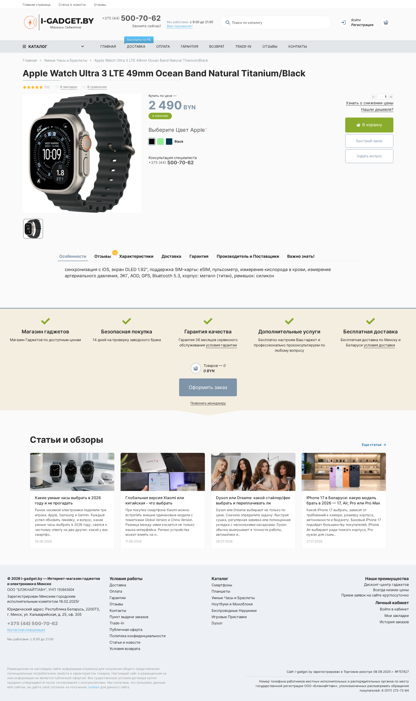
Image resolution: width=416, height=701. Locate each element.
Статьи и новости (72, 5)
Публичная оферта (126, 629)
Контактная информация (26, 630)
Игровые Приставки (229, 617)
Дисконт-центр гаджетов (386, 584)
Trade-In (243, 46)
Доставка (139, 44)
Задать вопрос (369, 156)
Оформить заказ (208, 387)
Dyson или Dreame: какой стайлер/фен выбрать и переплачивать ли (253, 500)
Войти (356, 20)
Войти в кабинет (394, 609)
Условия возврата (125, 648)
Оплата (163, 46)
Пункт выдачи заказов (129, 617)
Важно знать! (301, 256)
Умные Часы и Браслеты (233, 597)
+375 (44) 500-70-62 (32, 623)
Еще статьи (374, 445)
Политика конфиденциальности (138, 636)
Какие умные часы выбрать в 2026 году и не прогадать (68, 500)
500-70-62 (131, 18)
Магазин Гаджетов (26, 339)
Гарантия (189, 46)
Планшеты (221, 591)
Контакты (297, 46)
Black (179, 141)
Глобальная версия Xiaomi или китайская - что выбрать (154, 500)
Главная (108, 46)
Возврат (216, 46)
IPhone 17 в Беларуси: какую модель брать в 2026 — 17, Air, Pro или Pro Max (343, 500)
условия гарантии (221, 345)
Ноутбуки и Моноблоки (232, 604)
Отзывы (100, 5)
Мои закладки (396, 615)
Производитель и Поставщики (248, 256)
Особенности (72, 256)
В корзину (372, 124)
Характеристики (136, 256)
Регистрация (362, 25)
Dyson (217, 623)
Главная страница (36, 5)
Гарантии (118, 597)
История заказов (394, 622)
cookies (93, 687)
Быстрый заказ (369, 141)
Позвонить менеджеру (208, 403)
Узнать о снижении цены (369, 102)
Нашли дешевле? (377, 109)
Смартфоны (222, 585)
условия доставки (379, 345)
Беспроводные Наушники (234, 610)
